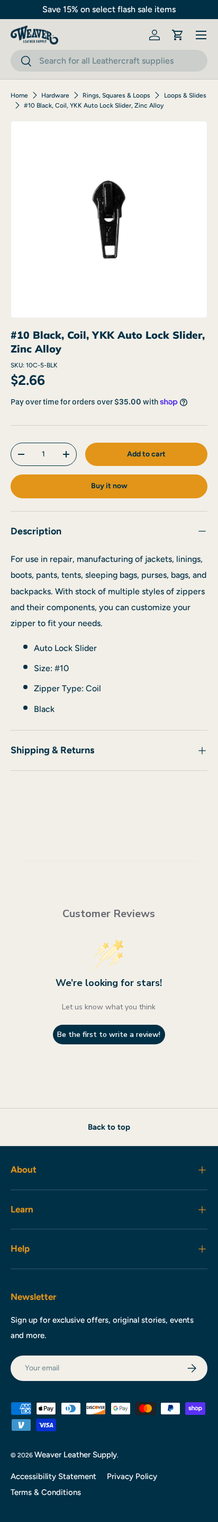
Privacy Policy (132, 1476)
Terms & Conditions (46, 1492)
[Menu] (201, 35)
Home (19, 95)
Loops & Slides (185, 95)
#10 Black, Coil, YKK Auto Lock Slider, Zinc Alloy (94, 105)
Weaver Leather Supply (75, 1454)
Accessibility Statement (53, 1476)
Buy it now (109, 485)
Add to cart (146, 454)
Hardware (55, 95)
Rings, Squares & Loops (116, 95)
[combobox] (109, 61)
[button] (177, 35)
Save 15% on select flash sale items (109, 9)
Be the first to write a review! (108, 1035)
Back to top (109, 1127)
